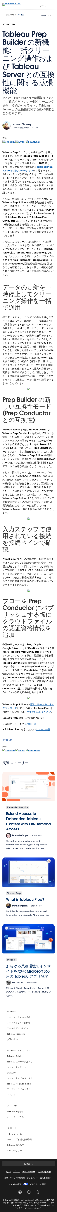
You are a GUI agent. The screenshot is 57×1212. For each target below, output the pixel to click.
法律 (6, 1177)
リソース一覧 (43, 729)
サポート (12, 1128)
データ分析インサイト (17, 1028)
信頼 (8, 1171)
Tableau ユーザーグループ (20, 1061)
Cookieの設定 (15, 1184)
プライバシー (32, 1177)
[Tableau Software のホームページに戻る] (13, 3)
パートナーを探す (15, 1111)
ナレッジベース (14, 1134)
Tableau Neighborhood (19, 1083)
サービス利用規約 (17, 1177)
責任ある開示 (45, 1177)
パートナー (13, 1105)
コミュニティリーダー (17, 1067)
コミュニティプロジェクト (20, 1078)
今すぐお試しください (39, 711)
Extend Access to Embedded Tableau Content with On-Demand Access (28, 821)
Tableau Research (16, 1033)
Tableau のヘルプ (15, 1145)
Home (7, 15)
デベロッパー (28, 1171)
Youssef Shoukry (22, 124)
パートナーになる (15, 1117)
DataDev (11, 1072)
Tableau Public (14, 1056)
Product (21, 15)
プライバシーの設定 (37, 1184)
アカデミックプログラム (18, 1089)
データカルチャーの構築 (18, 1022)
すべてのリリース (15, 1150)
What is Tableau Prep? (25, 899)
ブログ (13, 15)
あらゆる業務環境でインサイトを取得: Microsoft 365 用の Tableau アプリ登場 (28, 971)
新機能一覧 (30, 724)
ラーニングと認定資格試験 (20, 1139)
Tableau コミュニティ (19, 1050)
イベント (11, 1094)
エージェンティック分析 (18, 1017)
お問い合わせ (13, 1039)
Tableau (11, 1011)
